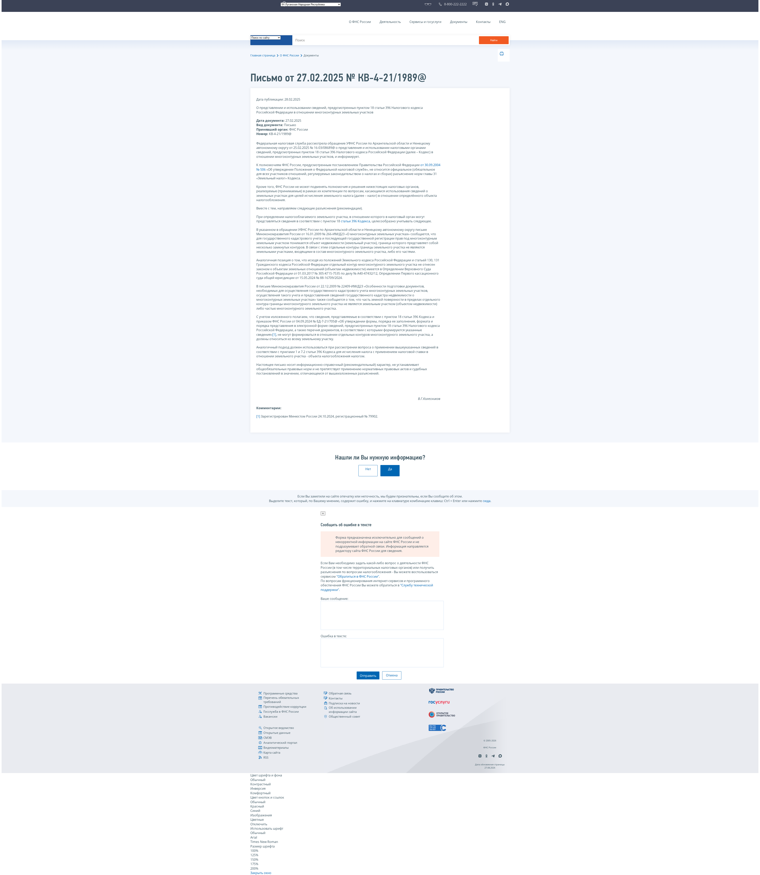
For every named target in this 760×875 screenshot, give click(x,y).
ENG (502, 22)
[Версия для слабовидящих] (429, 4)
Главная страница (262, 55)
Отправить (368, 675)
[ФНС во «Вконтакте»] (486, 4)
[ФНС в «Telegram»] (500, 4)
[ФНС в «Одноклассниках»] (493, 4)
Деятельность (390, 22)
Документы (458, 22)
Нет (368, 469)
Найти (493, 40)
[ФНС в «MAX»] (507, 4)
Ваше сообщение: (334, 598)
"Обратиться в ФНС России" (357, 576)
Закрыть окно (260, 873)
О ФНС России (360, 22)
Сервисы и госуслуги (425, 22)
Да (390, 469)
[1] (274, 334)
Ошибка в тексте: (334, 636)
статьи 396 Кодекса (355, 221)
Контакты (483, 22)
